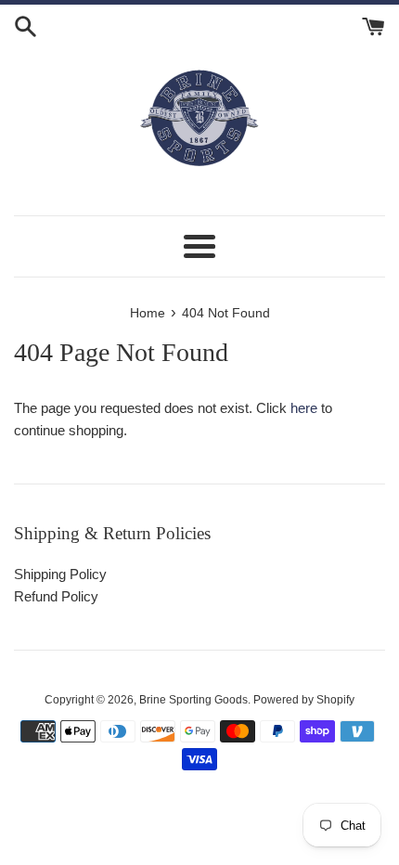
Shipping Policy (60, 574)
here (303, 408)
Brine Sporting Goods (193, 699)
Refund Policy (56, 596)
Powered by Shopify (303, 699)
